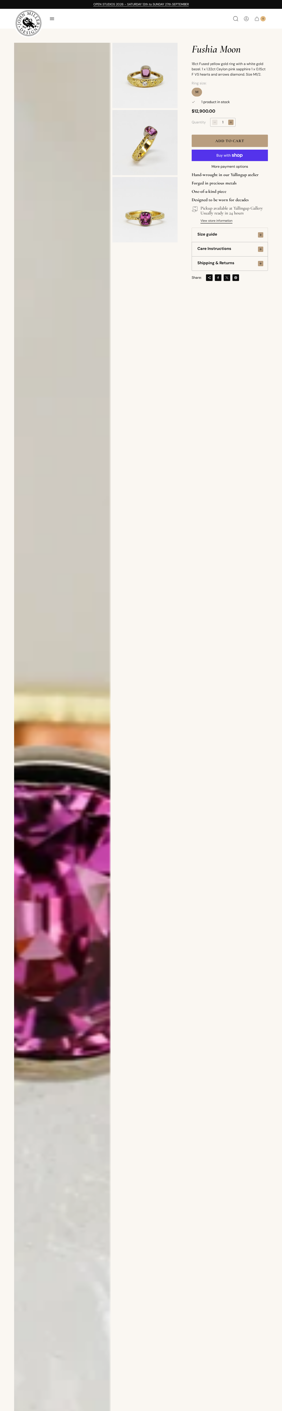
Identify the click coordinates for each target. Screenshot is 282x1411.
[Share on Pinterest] (235, 277)
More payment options (230, 167)
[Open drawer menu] (52, 19)
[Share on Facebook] (218, 277)
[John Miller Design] (28, 23)
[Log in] (246, 19)
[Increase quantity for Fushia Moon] (231, 122)
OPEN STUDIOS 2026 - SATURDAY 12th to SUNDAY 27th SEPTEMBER (141, 4)
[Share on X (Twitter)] (227, 277)
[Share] (209, 277)
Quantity (199, 122)
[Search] (236, 19)
